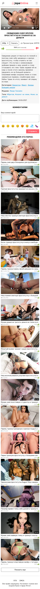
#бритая (10, 94)
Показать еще (20, 570)
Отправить (32, 131)
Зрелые (31, 85)
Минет (24, 85)
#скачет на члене (22, 94)
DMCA (21, 581)
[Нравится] (3, 48)
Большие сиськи (8, 87)
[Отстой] (37, 48)
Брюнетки (16, 85)
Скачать (14, 43)
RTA (15, 581)
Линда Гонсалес (16, 91)
